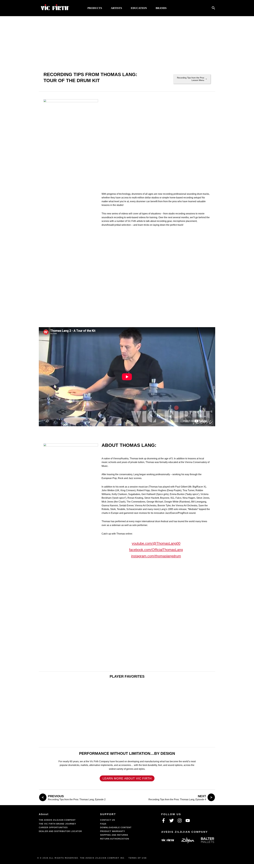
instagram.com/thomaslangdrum (156, 556)
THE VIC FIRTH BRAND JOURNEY (57, 824)
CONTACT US (107, 820)
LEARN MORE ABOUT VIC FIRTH (127, 778)
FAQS (103, 824)
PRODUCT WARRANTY (112, 831)
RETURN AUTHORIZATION (114, 839)
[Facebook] (163, 820)
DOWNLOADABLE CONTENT (116, 827)
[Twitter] (171, 820)
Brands (161, 8)
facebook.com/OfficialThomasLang (156, 550)
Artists (116, 8)
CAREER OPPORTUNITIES (53, 827)
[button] (213, 8)
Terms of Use (137, 858)
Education (139, 8)
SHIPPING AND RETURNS (114, 835)
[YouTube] (188, 820)
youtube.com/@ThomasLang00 (156, 543)
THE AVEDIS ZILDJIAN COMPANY (57, 820)
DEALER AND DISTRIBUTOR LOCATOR (60, 831)
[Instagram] (179, 820)
